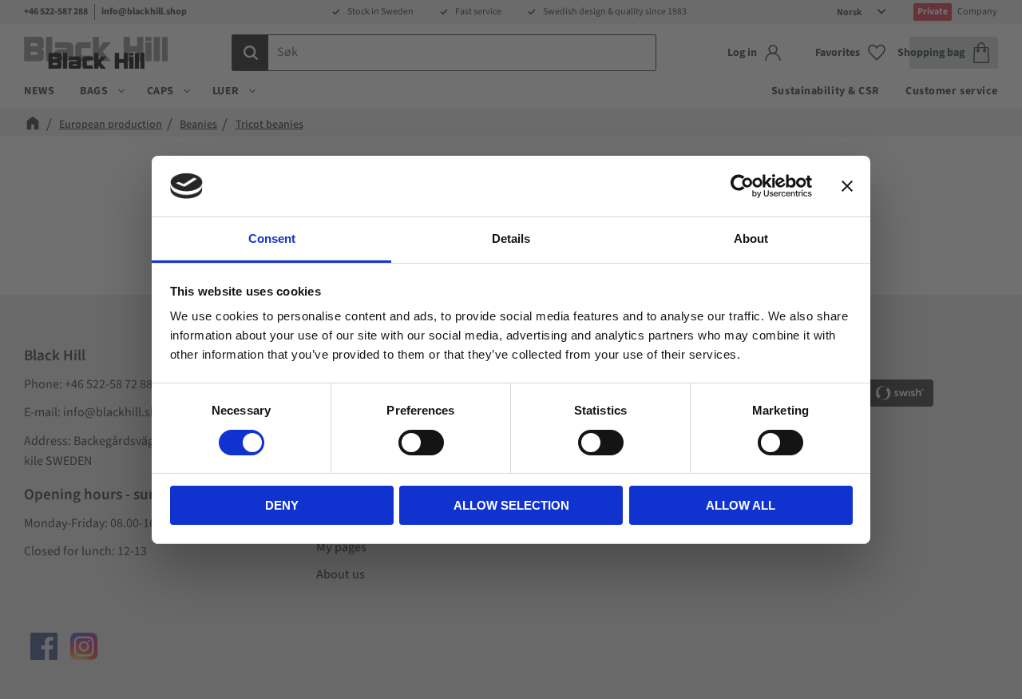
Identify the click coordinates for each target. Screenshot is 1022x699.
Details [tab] (511, 238)
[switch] (421, 442)
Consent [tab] (271, 238)
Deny (282, 505)
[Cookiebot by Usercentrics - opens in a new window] (742, 186)
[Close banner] (847, 186)
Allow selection (511, 505)
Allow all (740, 505)
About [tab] (751, 238)
